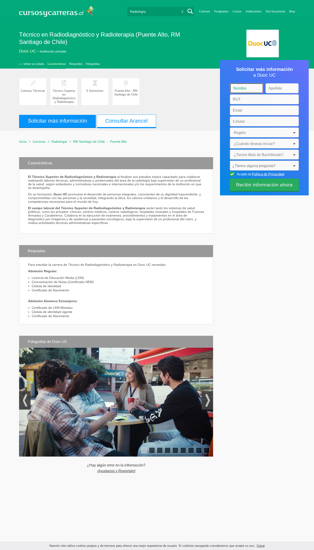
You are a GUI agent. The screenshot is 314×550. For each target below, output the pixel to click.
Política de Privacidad (268, 174)
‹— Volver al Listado (31, 64)
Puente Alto (118, 141)
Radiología (59, 141)
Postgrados (221, 11)
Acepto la (260, 174)
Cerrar (261, 545)
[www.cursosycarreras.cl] (59, 11)
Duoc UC (27, 51)
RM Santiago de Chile (89, 141)
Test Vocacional (275, 11)
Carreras (204, 11)
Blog (292, 11)
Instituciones (253, 11)
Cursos (237, 11)
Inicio (23, 141)
